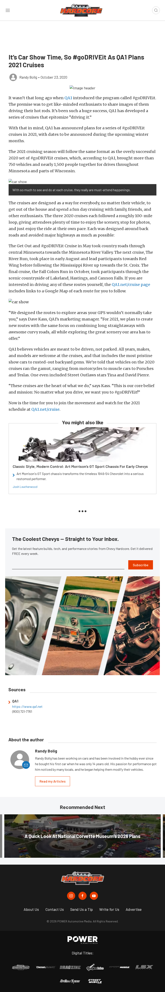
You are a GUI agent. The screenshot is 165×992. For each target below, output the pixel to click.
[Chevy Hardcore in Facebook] (82, 896)
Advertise (134, 909)
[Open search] (156, 10)
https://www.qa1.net (27, 706)
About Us (31, 909)
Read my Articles (53, 781)
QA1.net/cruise (45, 409)
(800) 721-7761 (22, 711)
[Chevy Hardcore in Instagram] (71, 896)
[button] (82, 87)
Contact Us (54, 909)
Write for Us (109, 909)
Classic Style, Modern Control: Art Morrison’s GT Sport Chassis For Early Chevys (80, 466)
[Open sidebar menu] (7, 10)
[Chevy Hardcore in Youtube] (94, 896)
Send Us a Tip (81, 909)
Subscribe (140, 565)
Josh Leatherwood (25, 486)
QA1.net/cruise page (131, 284)
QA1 (68, 97)
